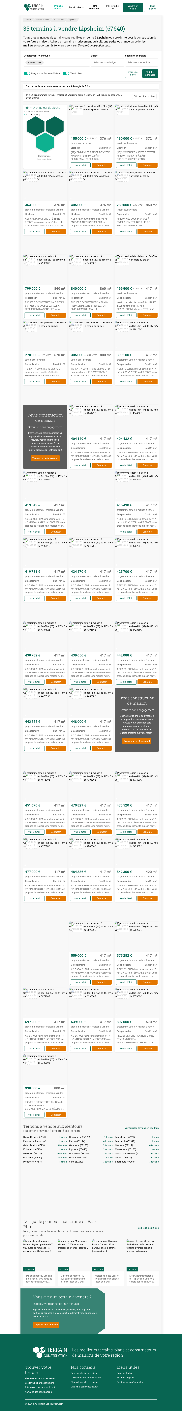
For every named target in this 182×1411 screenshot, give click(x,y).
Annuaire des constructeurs (38, 1392)
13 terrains (153, 1153)
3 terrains (62, 1145)
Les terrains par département (39, 1383)
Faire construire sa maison (84, 1373)
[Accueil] (34, 7)
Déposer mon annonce (46, 1324)
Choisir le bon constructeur (84, 1386)
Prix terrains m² (112, 7)
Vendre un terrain (133, 7)
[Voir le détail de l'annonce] (91, 137)
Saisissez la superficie (139, 62)
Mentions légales (125, 1377)
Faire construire (94, 7)
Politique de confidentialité (130, 1382)
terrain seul (76, 73)
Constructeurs (76, 7)
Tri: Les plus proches (144, 96)
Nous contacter (124, 1373)
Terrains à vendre (57, 7)
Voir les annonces (150, 73)
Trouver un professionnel (45, 458)
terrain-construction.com (45, 159)
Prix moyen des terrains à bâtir (40, 1387)
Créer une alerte (133, 73)
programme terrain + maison (46, 73)
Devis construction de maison (86, 1377)
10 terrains (61, 1153)
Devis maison (152, 7)
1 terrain (63, 1137)
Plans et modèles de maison (85, 1382)
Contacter (101, 165)
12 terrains (153, 1157)
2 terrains (108, 1145)
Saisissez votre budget (104, 62)
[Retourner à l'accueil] (46, 1352)
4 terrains (108, 1141)
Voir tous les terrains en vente (39, 1378)
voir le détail (80, 165)
